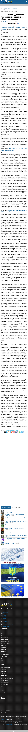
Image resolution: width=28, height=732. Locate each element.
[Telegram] (19, 23)
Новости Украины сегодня (6, 694)
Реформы (3, 690)
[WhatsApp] (19, 432)
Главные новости (4, 639)
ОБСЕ (3, 620)
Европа (5, 8)
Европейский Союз (12, 8)
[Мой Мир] (10, 432)
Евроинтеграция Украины (7, 624)
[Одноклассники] (15, 23)
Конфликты (3, 671)
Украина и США (4, 684)
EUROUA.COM (4, 719)
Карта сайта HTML (5, 707)
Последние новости (5, 641)
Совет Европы (5, 616)
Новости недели (4, 637)
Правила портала (4, 705)
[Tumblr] (16, 432)
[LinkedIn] (6, 432)
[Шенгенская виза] (14, 556)
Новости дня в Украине (6, 695)
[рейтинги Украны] (14, 573)
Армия (7, 430)
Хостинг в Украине (5, 712)
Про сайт (3, 701)
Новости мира (5, 612)
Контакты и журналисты (6, 703)
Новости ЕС (4, 615)
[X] (5, 432)
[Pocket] (14, 432)
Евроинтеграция (4, 680)
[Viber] (17, 23)
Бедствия (3, 673)
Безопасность (12, 430)
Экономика (3, 688)
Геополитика (3, 645)
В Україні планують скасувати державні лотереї (15, 528)
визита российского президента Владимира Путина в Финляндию (14, 27)
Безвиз (2, 4)
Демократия (3, 649)
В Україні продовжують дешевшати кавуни (14, 524)
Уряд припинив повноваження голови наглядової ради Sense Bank (13, 511)
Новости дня (3, 635)
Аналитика (3, 647)
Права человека (5, 621)
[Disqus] (14, 449)
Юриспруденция (4, 692)
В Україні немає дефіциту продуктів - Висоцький (16, 535)
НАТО (17, 430)
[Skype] (21, 432)
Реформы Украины (6, 626)
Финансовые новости (5, 643)
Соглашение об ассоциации (7, 678)
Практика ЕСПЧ (5, 618)
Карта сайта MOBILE (5, 710)
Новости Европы (6, 613)
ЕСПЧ (2, 660)
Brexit (2, 631)
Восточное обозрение (5, 667)
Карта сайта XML (4, 708)
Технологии (3, 669)
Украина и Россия (5, 682)
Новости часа (4, 633)
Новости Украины (6, 623)
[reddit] (12, 432)
